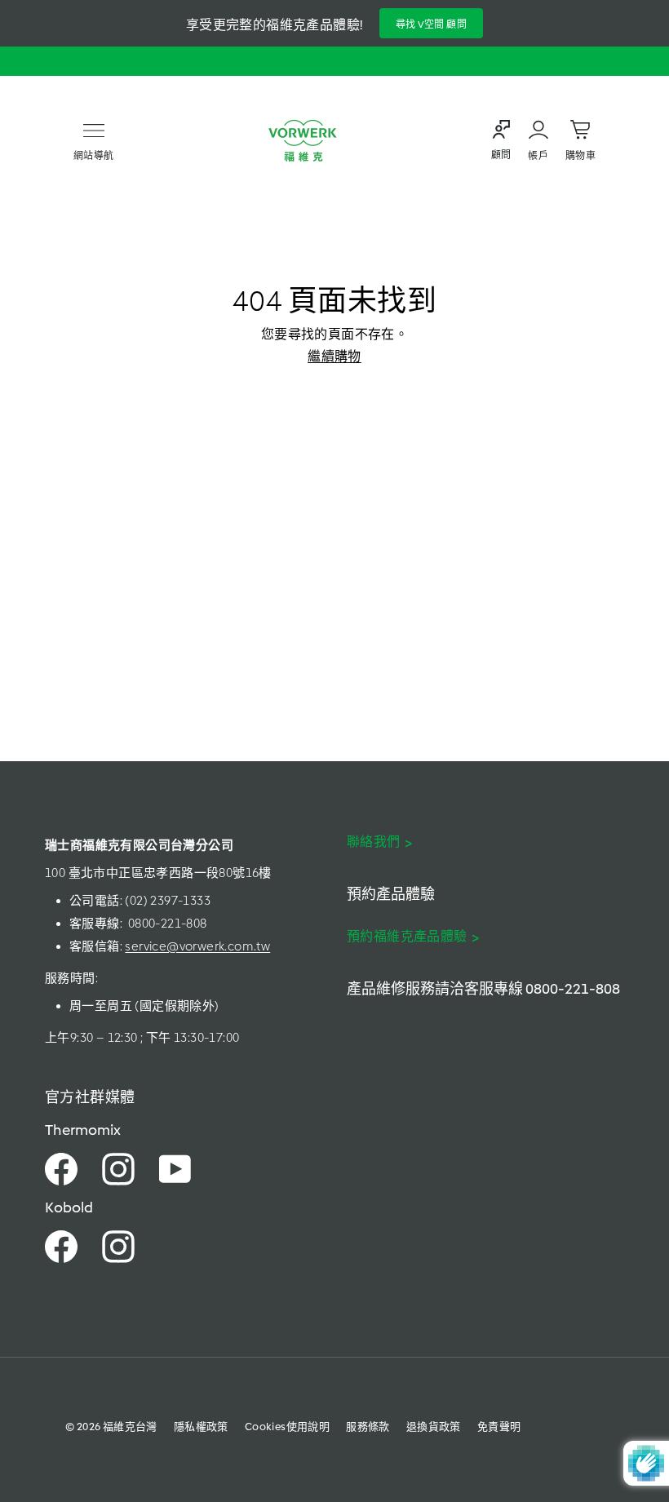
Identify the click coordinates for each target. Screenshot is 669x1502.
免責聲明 (499, 1426)
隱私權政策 (201, 1426)
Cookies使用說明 (287, 1426)
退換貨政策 (433, 1426)
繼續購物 (334, 356)
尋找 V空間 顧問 (431, 24)
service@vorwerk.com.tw (197, 946)
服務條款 (368, 1426)
